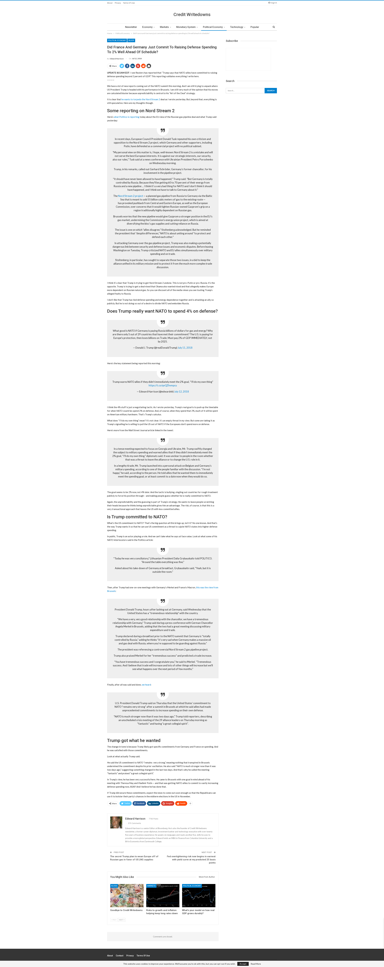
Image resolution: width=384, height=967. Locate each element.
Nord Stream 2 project (130, 195)
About (109, 3)
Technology (236, 27)
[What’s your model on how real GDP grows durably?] (198, 895)
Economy (147, 27)
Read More (256, 964)
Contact (119, 955)
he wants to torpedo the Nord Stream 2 (140, 99)
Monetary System (186, 27)
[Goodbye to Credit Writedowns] (127, 895)
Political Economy (213, 27)
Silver (131, 40)
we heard (146, 684)
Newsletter (131, 27)
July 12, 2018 (181, 391)
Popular (254, 27)
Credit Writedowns (192, 14)
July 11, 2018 (185, 347)
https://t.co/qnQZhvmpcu (163, 385)
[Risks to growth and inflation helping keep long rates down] (163, 895)
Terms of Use (129, 3)
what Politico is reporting (126, 117)
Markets (164, 27)
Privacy (118, 3)
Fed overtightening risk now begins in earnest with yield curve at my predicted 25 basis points (191, 859)
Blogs (114, 886)
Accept (243, 964)
